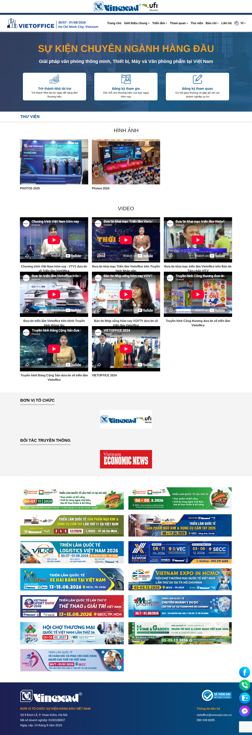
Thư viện (197, 23)
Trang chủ (114, 23)
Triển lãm (158, 23)
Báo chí (211, 23)
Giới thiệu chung (135, 23)
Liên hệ (226, 23)
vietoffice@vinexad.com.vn (214, 715)
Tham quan (178, 23)
